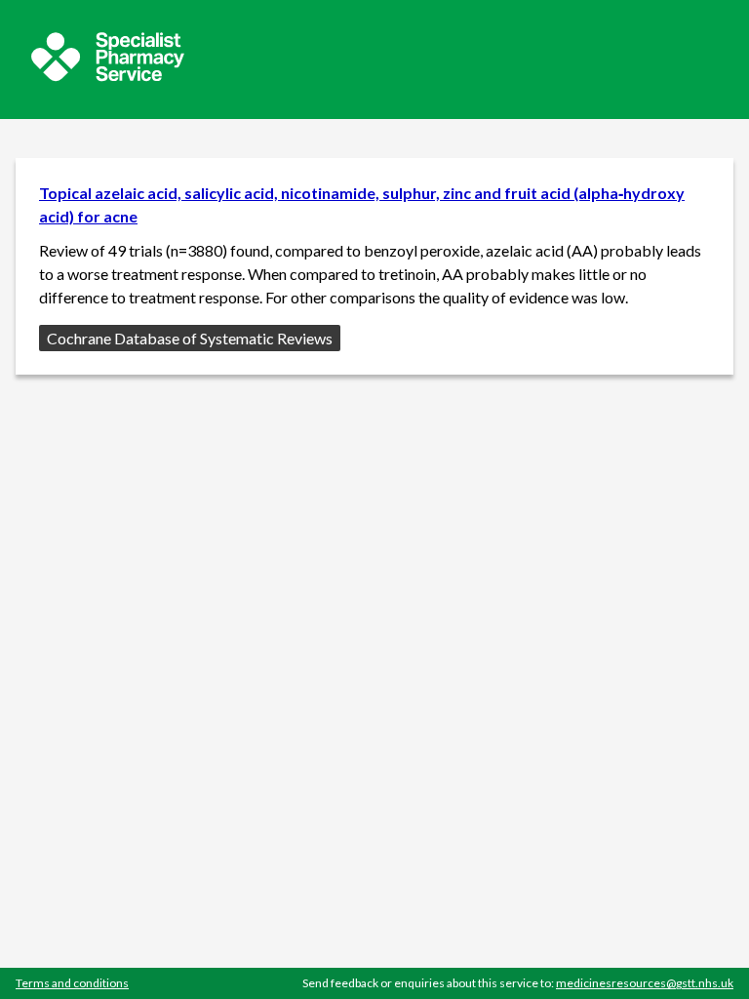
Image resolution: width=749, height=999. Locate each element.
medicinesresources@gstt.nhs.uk (644, 983)
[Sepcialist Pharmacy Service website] (107, 75)
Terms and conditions (72, 983)
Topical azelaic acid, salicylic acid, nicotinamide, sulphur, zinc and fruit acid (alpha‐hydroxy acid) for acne (362, 204)
